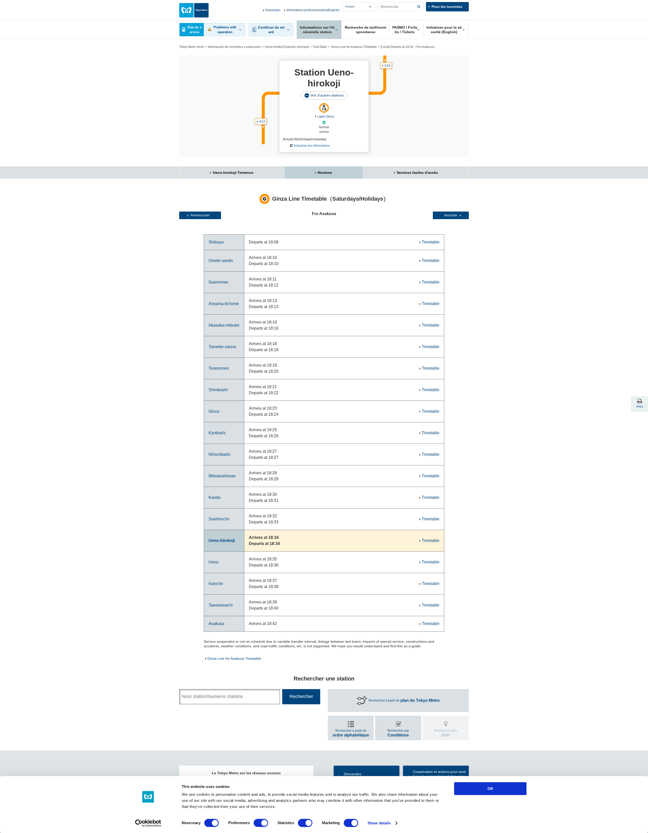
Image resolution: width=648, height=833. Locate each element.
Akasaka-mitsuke (224, 325)
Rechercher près (445, 733)
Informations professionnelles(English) (313, 10)
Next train (450, 215)
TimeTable (320, 47)
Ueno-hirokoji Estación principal (287, 47)
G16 (387, 65)
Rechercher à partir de (404, 700)
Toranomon (219, 368)
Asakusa (216, 623)
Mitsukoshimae (222, 476)
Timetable (430, 242)
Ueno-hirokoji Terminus (233, 173)
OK (490, 788)
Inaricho (216, 583)
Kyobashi (217, 433)
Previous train (200, 215)
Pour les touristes (447, 7)
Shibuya (216, 242)
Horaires (325, 173)
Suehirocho (219, 519)
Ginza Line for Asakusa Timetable (354, 47)
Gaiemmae (218, 282)
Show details (379, 823)
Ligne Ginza (325, 116)
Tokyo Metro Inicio (191, 47)
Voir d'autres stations (327, 95)
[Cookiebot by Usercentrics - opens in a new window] (148, 823)
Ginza (214, 411)
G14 (262, 121)
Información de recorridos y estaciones (234, 47)
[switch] (261, 823)
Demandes (272, 10)
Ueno (213, 562)
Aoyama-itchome (224, 303)
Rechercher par (398, 733)
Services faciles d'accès (417, 173)
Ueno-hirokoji (222, 540)
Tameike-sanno (222, 347)
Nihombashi (219, 454)
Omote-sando (221, 260)
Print (640, 406)
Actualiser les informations (312, 145)
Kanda (214, 497)
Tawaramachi (221, 605)
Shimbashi (218, 390)
